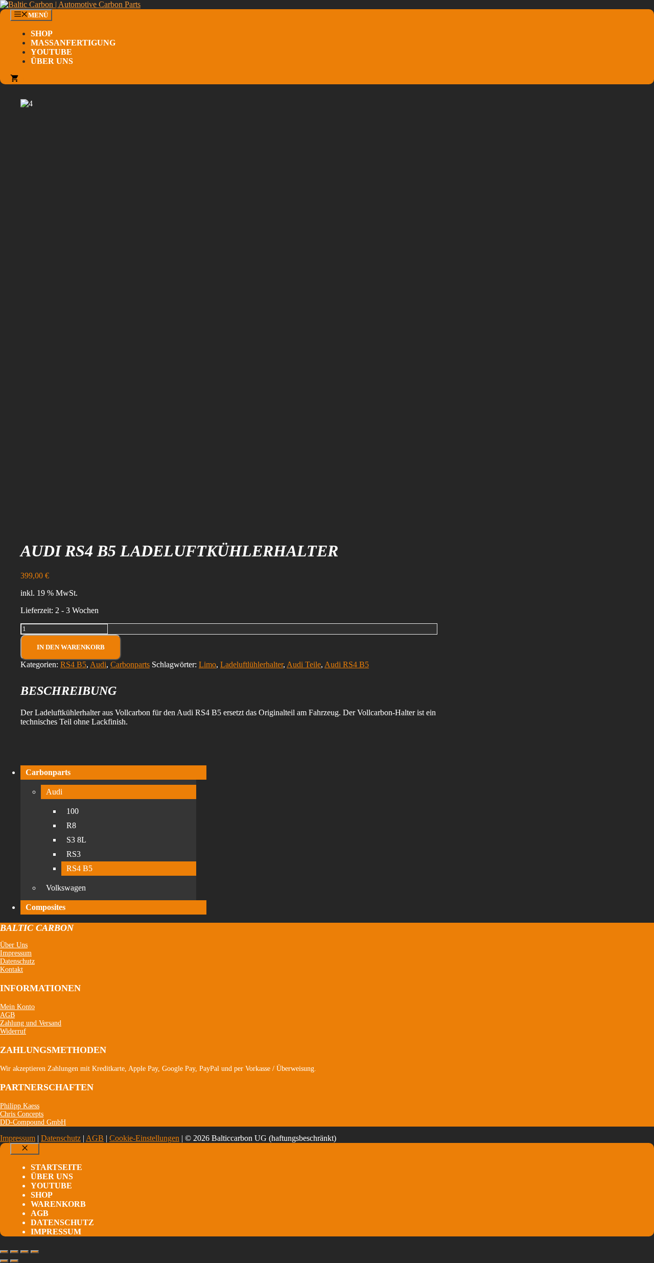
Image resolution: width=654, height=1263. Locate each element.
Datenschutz (17, 961)
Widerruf (13, 1031)
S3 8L (76, 839)
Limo (207, 664)
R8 (71, 825)
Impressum (16, 953)
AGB (7, 1015)
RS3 (73, 854)
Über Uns (52, 61)
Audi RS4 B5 (346, 664)
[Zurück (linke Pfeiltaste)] (4, 1260)
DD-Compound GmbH (33, 1122)
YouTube (51, 52)
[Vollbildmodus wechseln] (14, 1251)
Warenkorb (58, 1204)
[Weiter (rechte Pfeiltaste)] (14, 1260)
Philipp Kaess (19, 1106)
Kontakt (11, 969)
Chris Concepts (21, 1114)
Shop (42, 33)
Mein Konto (17, 1007)
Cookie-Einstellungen (144, 1138)
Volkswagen (66, 887)
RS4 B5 (73, 664)
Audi (98, 664)
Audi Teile (304, 664)
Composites (45, 907)
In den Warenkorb (71, 647)
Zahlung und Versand (30, 1023)
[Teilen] (24, 1251)
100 (72, 811)
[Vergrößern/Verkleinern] (4, 1251)
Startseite (56, 1167)
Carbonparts (130, 664)
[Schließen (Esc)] (35, 1251)
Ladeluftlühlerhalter (251, 664)
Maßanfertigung (73, 42)
